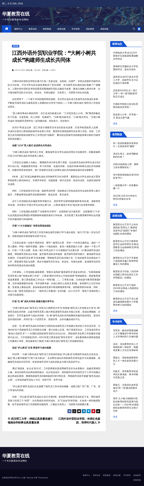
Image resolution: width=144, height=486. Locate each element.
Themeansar (43, 478)
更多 (115, 123)
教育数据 (47, 29)
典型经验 (104, 29)
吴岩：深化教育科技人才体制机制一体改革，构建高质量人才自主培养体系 (125, 347)
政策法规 (61, 29)
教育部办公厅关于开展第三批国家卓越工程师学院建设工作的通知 (125, 261)
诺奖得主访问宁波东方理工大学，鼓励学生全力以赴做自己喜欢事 (125, 80)
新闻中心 (18, 29)
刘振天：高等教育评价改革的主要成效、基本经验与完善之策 (125, 374)
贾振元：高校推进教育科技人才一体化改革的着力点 (125, 360)
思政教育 (90, 29)
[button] (134, 29)
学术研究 (76, 29)
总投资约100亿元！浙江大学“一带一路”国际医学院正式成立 (125, 93)
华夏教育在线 (15, 14)
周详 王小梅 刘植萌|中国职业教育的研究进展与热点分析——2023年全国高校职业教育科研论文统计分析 (126, 404)
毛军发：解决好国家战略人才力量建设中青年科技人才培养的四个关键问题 (125, 333)
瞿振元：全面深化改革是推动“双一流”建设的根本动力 (125, 388)
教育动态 (33, 29)
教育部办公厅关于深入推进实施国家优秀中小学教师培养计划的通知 (125, 302)
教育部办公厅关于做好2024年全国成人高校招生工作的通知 (126, 288)
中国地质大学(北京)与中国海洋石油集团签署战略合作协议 (125, 56)
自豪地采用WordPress (11, 478)
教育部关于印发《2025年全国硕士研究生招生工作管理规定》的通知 (126, 274)
